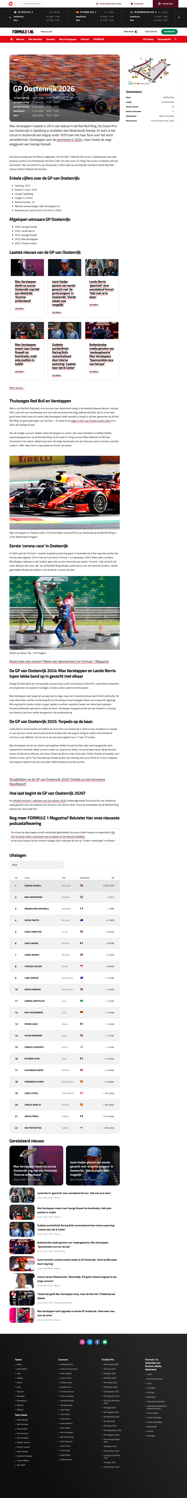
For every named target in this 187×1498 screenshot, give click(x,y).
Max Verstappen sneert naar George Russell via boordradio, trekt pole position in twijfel (27, 354)
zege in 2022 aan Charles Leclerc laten (90, 421)
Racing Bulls (67, 978)
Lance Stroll (65, 1414)
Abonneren (169, 31)
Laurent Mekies (23, 1460)
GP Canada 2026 (110, 1382)
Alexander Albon (66, 1364)
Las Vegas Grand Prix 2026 (112, 1456)
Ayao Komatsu (22, 1433)
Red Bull (66, 897)
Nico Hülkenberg (67, 1437)
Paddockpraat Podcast (63, 1302)
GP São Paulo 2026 (111, 1451)
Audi (64, 1001)
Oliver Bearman (66, 1441)
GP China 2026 (110, 1369)
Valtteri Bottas (66, 1459)
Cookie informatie (154, 1417)
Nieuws (20, 39)
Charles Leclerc (66, 1382)
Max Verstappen (68, 39)
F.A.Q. (149, 1383)
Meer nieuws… (17, 388)
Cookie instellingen (154, 1422)
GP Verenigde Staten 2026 (112, 1440)
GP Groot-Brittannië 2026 (112, 1402)
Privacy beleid (152, 1413)
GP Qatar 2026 (110, 1462)
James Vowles (22, 1451)
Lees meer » (19, 308)
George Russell (66, 1405)
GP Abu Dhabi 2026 (111, 1467)
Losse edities (151, 31)
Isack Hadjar (65, 1410)
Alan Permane (22, 1424)
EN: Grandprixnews (154, 1379)
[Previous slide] (10, 17)
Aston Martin (68, 1081)
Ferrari (65, 931)
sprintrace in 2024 (69, 139)
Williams (66, 1070)
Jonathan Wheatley (24, 1456)
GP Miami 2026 (110, 1378)
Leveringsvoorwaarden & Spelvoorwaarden (157, 1407)
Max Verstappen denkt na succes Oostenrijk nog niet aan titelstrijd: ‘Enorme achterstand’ (27, 291)
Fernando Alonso (67, 1391)
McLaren (66, 920)
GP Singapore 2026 (111, 1435)
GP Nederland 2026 (111, 1417)
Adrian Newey (22, 1420)
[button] (165, 4)
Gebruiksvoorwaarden (156, 1401)
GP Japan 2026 (110, 1373)
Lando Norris (65, 1419)
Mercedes (66, 885)
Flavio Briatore (22, 1438)
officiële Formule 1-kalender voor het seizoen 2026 (39, 800)
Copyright (151, 1436)
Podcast (85, 39)
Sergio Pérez (65, 1455)
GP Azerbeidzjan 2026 (112, 1430)
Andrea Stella (22, 1429)
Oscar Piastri (65, 1446)
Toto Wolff (21, 1465)
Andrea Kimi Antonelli (68, 1369)
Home (149, 1374)
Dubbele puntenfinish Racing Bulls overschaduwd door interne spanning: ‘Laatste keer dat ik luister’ (64, 356)
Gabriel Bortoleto (67, 1401)
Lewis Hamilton (66, 1423)
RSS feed (150, 1392)
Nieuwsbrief (164, 39)
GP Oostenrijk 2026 (111, 1396)
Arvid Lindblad (66, 1373)
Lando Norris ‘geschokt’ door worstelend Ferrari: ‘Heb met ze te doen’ (101, 289)
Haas (64, 1035)
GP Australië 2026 (111, 1364)
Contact (150, 1431)
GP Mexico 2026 (110, 1446)
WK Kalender (35, 39)
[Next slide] (179, 17)
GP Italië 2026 (109, 1421)
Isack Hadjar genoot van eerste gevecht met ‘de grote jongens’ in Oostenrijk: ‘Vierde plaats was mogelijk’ (64, 293)
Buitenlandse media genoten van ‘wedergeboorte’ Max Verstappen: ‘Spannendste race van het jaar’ (101, 354)
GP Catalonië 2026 (111, 1391)
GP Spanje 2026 (110, 1426)
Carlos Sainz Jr (66, 1378)
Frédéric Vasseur (23, 1442)
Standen (50, 39)
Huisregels (151, 1388)
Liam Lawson (65, 1428)
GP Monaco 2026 (110, 1387)
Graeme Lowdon (23, 1447)
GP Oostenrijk (59, 1251)
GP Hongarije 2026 (111, 1412)
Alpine (65, 1024)
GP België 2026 (110, 1408)
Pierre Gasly (65, 1450)
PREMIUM (98, 39)
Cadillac (65, 1116)
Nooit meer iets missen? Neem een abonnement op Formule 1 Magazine (59, 661)
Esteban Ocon (65, 1387)
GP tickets (148, 39)
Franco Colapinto (67, 1396)
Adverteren (151, 1397)
